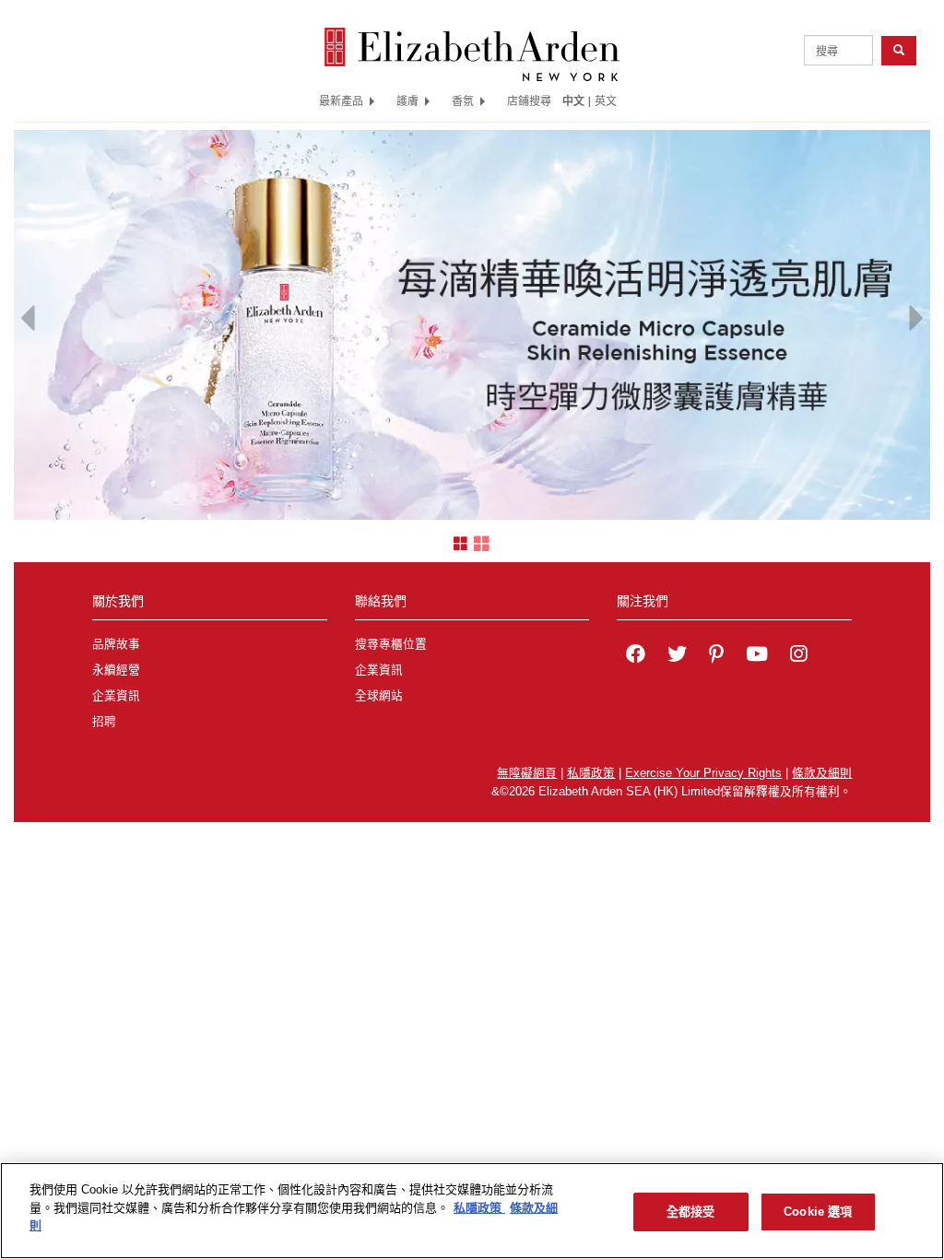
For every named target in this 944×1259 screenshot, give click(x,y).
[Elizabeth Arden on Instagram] (798, 656)
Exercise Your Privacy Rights (703, 773)
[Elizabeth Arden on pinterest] (716, 656)
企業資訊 (116, 695)
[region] (472, 1210)
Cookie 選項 (818, 1211)
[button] (27, 313)
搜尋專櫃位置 (391, 644)
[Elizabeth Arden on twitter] (677, 656)
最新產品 (341, 100)
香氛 (463, 100)
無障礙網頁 (527, 773)
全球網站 (379, 695)
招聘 (104, 721)
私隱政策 (591, 773)
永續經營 (116, 670)
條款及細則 (822, 773)
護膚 (407, 100)
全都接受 (691, 1211)
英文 (606, 100)
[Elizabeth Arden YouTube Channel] (757, 656)
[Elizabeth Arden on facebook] (636, 656)
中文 (573, 100)
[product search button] (898, 50)
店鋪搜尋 (529, 100)
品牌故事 (116, 644)
